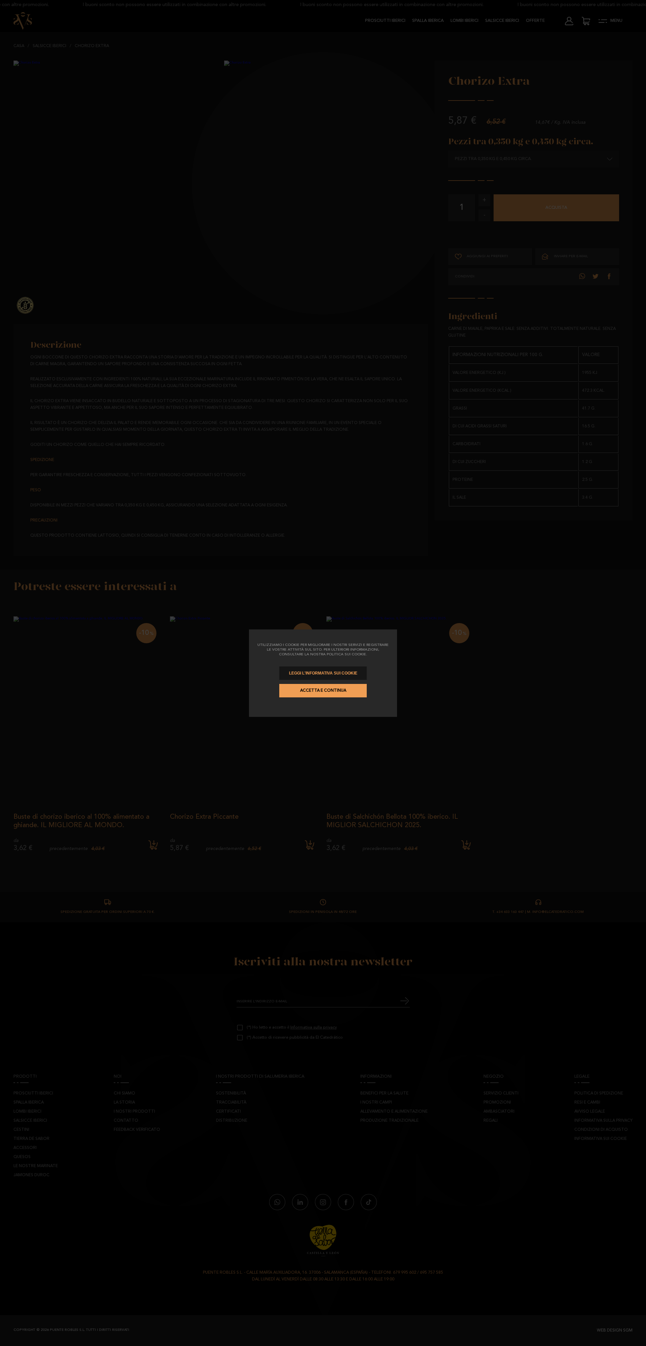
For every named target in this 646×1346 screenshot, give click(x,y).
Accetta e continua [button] (323, 691)
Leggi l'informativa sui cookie (323, 673)
